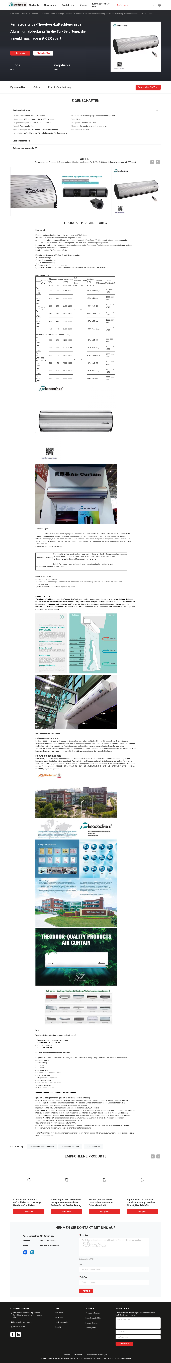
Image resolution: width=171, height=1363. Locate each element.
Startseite (14, 14)
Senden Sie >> (124, 1344)
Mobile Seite (78, 1355)
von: (82, 1264)
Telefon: (83, 1277)
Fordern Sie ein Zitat (148, 87)
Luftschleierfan (93, 1147)
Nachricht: (84, 1235)
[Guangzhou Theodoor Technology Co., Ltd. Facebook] (12, 1334)
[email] (25, 1252)
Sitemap (67, 1355)
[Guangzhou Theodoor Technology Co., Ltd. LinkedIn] (18, 1334)
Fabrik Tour (59, 1317)
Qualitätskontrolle (61, 1322)
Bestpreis (20, 53)
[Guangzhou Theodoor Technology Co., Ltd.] (18, 4)
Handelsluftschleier (92, 1323)
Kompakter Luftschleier (93, 1318)
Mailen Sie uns (43, 53)
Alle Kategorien (91, 1328)
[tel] (39, 1252)
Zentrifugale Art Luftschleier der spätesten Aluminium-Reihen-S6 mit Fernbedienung (151, 1202)
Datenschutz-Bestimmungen (97, 1355)
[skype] (32, 1252)
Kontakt (86, 1291)
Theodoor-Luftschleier (40, 14)
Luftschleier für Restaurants (42, 1147)
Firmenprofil (59, 1313)
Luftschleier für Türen (70, 1147)
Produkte (25, 14)
